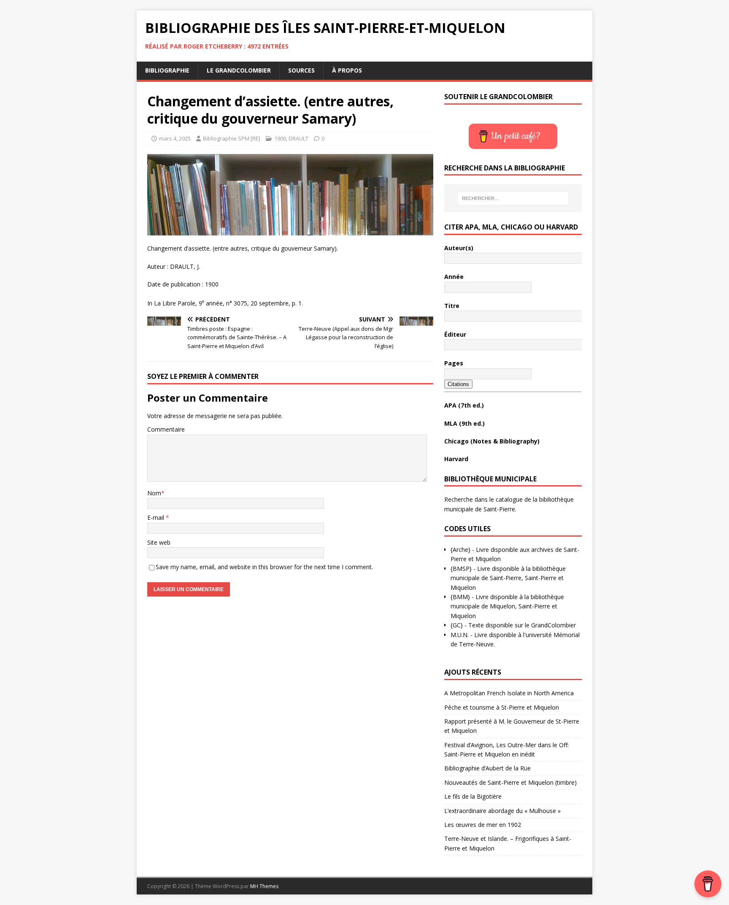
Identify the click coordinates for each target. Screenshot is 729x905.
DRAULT (298, 138)
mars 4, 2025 (175, 138)
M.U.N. (460, 635)
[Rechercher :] (513, 198)
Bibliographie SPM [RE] (231, 138)
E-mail (156, 517)
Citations (458, 384)
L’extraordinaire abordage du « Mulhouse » (502, 811)
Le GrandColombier (239, 70)
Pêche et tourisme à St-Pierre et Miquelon (501, 707)
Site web (158, 542)
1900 (280, 138)
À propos (347, 70)
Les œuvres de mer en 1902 (482, 825)
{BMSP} (461, 569)
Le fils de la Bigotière (473, 796)
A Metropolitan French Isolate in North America (509, 693)
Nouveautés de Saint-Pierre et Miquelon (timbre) (510, 782)
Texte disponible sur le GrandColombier (522, 625)
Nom (154, 493)
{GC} (457, 625)
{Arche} (460, 550)
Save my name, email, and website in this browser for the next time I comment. (264, 567)
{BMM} (460, 597)
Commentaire (166, 429)
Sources (301, 70)
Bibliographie (167, 70)
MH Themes (264, 886)
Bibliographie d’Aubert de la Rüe (487, 768)
